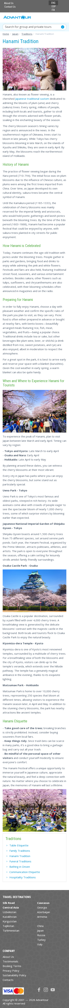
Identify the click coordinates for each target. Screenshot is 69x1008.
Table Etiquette (18, 845)
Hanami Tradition (19, 856)
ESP (54, 6)
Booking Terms (12, 966)
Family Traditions (19, 850)
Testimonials (10, 961)
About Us (8, 3)
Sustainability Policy (14, 975)
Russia (41, 935)
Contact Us (10, 6)
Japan (40, 930)
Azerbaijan (43, 912)
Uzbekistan (9, 912)
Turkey (41, 939)
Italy (39, 944)
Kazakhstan (10, 916)
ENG (53, 2)
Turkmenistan (11, 930)
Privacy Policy (11, 970)
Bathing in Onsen (19, 866)
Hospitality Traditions (22, 877)
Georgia (42, 907)
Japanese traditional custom (32, 98)
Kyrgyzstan (10, 921)
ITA (53, 10)
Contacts (8, 980)
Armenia (42, 916)
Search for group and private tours (28, 27)
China (40, 926)
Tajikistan (8, 926)
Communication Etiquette (24, 872)
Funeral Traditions (20, 861)
